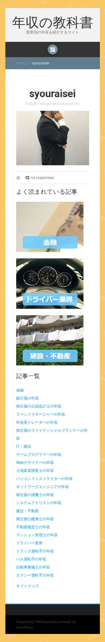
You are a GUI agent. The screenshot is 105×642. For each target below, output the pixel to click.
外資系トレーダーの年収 (37, 422)
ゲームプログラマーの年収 (38, 454)
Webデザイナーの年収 (35, 462)
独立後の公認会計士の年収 (38, 406)
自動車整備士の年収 (33, 567)
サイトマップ (27, 586)
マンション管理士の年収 (37, 535)
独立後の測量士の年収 (35, 494)
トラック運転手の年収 (35, 551)
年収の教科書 (52, 22)
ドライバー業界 (29, 543)
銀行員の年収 (27, 398)
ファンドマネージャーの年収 (40, 414)
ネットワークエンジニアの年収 (42, 486)
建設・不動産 (27, 510)
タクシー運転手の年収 (35, 575)
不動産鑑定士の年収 (33, 526)
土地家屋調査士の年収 (35, 470)
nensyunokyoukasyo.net (59, 103)
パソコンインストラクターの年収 (44, 478)
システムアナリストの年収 (38, 502)
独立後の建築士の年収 (35, 518)
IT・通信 (23, 446)
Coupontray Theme (31, 621)
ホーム (21, 63)
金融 (20, 390)
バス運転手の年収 (31, 559)
